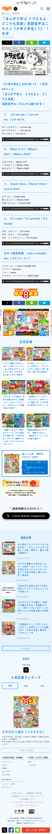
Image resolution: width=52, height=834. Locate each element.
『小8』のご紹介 (26, 750)
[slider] (46, 139)
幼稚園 (4, 768)
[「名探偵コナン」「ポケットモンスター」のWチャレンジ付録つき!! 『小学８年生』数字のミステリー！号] (8, 628)
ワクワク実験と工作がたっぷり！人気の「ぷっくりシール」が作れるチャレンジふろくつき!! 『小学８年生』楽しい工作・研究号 (13, 369)
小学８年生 (6, 775)
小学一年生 (6, 771)
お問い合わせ (17, 793)
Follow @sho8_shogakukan (28, 516)
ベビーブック (7, 762)
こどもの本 (32, 765)
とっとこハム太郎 (8, 784)
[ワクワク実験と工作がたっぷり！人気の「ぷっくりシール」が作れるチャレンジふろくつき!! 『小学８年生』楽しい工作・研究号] (8, 567)
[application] (26, 139)
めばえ (4, 765)
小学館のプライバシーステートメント (28, 796)
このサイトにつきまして (28, 805)
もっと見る (26, 648)
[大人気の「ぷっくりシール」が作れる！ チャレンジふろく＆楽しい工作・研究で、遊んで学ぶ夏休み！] (8, 548)
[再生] (4, 139)
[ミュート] (41, 139)
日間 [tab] (10, 686)
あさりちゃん (7, 787)
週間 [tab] (26, 686)
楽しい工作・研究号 (35, 830)
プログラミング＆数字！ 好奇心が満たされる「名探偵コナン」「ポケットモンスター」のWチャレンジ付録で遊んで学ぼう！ (14, 402)
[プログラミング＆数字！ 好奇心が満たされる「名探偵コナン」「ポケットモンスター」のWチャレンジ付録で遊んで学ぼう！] (8, 606)
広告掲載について (27, 799)
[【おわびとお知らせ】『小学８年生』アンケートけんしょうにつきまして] (8, 589)
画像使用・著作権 (34, 793)
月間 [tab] (42, 686)
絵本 (29, 762)
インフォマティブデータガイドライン (28, 802)
